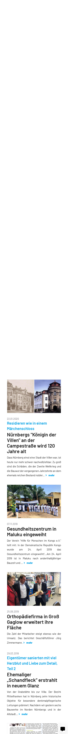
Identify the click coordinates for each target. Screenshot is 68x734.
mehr (51, 475)
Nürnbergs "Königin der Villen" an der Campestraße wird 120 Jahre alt (31, 443)
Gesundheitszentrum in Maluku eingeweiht (31, 531)
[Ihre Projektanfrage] (62, 728)
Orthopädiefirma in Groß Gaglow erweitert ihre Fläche (33, 621)
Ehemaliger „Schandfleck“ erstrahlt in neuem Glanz (32, 679)
